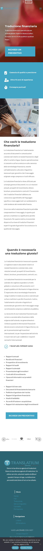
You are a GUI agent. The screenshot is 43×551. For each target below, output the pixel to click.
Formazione (18, 509)
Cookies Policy (26, 548)
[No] (40, 544)
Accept (15, 548)
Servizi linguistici (20, 504)
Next (39, 439)
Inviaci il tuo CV (22, 534)
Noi (15, 498)
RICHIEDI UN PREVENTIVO (15, 51)
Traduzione (18, 501)
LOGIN (28, 2)
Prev (4, 439)
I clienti (18, 520)
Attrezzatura (20, 523)
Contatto (17, 506)
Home (16, 496)
